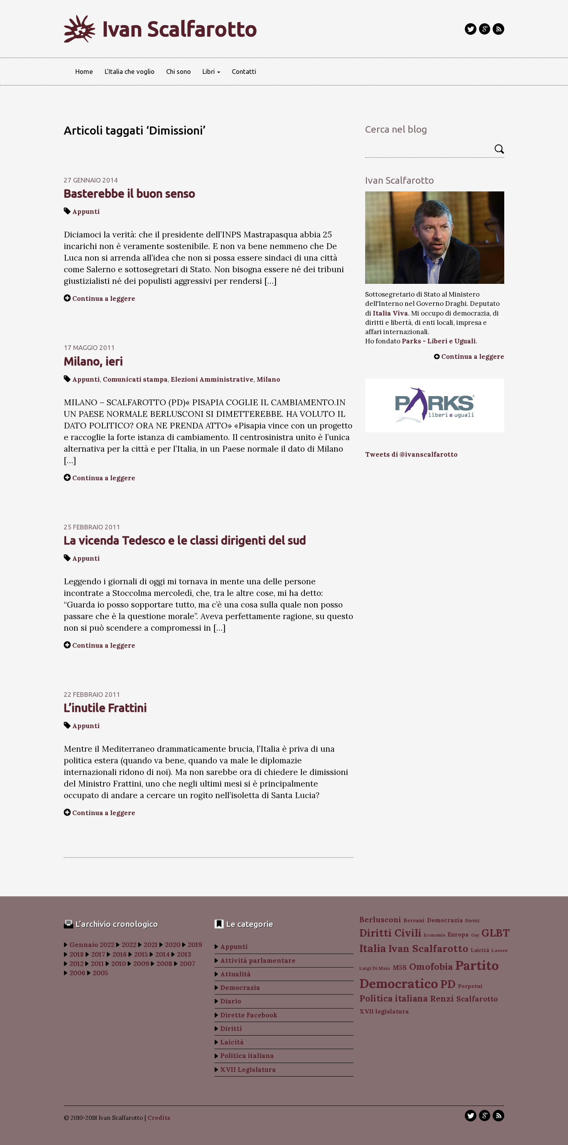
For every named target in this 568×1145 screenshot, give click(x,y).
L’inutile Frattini (105, 707)
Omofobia (431, 967)
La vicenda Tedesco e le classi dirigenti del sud (185, 540)
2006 (77, 973)
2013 (184, 954)
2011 (97, 963)
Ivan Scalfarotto (179, 28)
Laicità (232, 1042)
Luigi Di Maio (374, 968)
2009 (141, 963)
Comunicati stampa (135, 379)
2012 (76, 963)
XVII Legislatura (248, 1069)
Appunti (86, 211)
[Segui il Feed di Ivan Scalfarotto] (498, 29)
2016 (119, 954)
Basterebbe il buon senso (129, 193)
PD (448, 984)
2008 (164, 963)
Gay (475, 935)
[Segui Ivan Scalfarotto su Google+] (484, 29)
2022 (129, 944)
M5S (400, 967)
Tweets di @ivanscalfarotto (411, 454)
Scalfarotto (477, 998)
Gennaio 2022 (92, 944)
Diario (230, 1001)
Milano (268, 379)
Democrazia (240, 987)
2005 (100, 973)
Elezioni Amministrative (212, 379)
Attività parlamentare (258, 960)
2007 (187, 963)
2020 (172, 944)
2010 (118, 963)
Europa (458, 934)
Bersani (414, 920)
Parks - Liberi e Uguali (439, 341)
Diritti (231, 1028)
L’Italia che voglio (130, 71)
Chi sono (178, 71)
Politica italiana (247, 1055)
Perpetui (470, 986)
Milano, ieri (93, 361)
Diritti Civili (390, 933)
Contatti (244, 71)
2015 (141, 954)
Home (84, 71)
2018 (77, 954)
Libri (209, 71)
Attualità (235, 974)
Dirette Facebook (248, 1015)
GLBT (495, 932)
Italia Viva (390, 313)
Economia (434, 935)
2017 (98, 954)
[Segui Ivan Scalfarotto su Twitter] (470, 29)
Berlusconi (380, 919)
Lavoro (499, 950)
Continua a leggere (103, 298)
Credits (159, 1117)
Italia (372, 948)
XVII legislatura (384, 1011)
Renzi (442, 998)
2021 (151, 944)
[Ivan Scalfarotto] (434, 237)
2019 (195, 944)
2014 (162, 954)
